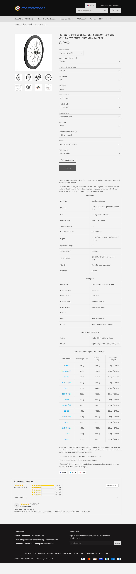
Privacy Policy (79, 553)
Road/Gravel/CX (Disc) (24, 19)
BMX (101, 19)
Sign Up (117, 543)
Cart (117, 10)
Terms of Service (91, 553)
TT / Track (81, 19)
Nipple (61, 141)
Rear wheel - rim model (67, 67)
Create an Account (114, 5)
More (108, 19)
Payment (41, 553)
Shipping (50, 553)
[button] (36, 485)
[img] (25, 504)
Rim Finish (62, 86)
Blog (100, 553)
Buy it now (67, 168)
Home (17, 24)
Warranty (58, 553)
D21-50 (66, 411)
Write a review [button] (112, 486)
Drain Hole (62, 150)
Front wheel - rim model (68, 58)
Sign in (102, 5)
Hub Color (62, 122)
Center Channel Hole (66, 132)
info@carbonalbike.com (29, 540)
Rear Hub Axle (64, 104)
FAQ (35, 553)
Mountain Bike (66, 19)
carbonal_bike (49, 544)
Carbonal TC (28, 544)
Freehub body (64, 49)
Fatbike (93, 19)
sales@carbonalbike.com (48, 540)
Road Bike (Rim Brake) (47, 19)
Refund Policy (67, 553)
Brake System (64, 113)
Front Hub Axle (64, 95)
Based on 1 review (20, 487)
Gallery (106, 553)
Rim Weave (63, 76)
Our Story (28, 553)
